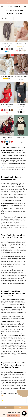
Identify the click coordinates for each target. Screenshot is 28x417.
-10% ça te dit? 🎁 (12, 415)
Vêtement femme (19, 10)
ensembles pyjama (13, 333)
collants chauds (7, 388)
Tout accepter (21, 407)
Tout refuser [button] (4, 391)
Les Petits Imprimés (9, 10)
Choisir (7, 407)
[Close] (18, 415)
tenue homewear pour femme (8, 351)
